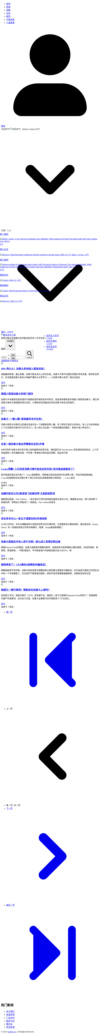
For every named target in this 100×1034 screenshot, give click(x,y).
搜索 (3, 349)
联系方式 (10, 1021)
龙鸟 (3, 382)
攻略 (8, 10)
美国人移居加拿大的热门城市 (17, 393)
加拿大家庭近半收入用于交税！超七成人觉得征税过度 (30, 541)
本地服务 (10, 341)
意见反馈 (10, 1027)
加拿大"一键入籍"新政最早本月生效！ (22, 419)
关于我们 (10, 1011)
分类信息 (10, 19)
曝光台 (9, 1024)
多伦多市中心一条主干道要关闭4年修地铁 (24, 518)
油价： (7, 332)
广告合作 (10, 1018)
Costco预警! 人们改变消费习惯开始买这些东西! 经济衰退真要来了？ (38, 469)
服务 (8, 16)
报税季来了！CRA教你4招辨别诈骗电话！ (24, 564)
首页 (8, 4)
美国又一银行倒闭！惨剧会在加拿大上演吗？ (26, 589)
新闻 (8, 7)
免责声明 (10, 1015)
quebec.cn (12, 1032)
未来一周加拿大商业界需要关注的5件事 (22, 444)
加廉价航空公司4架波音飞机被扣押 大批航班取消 (28, 493)
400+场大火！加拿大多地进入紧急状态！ (23, 368)
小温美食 (10, 23)
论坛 (8, 13)
